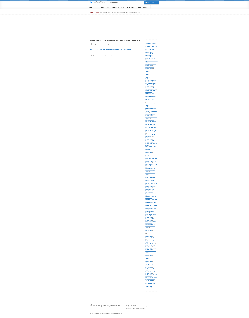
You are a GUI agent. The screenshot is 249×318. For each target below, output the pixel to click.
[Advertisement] (124, 24)
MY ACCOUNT (131, 7)
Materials (97, 12)
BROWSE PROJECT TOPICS (102, 7)
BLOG (122, 7)
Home (92, 12)
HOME (90, 7)
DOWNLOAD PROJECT (143, 7)
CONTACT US (115, 7)
